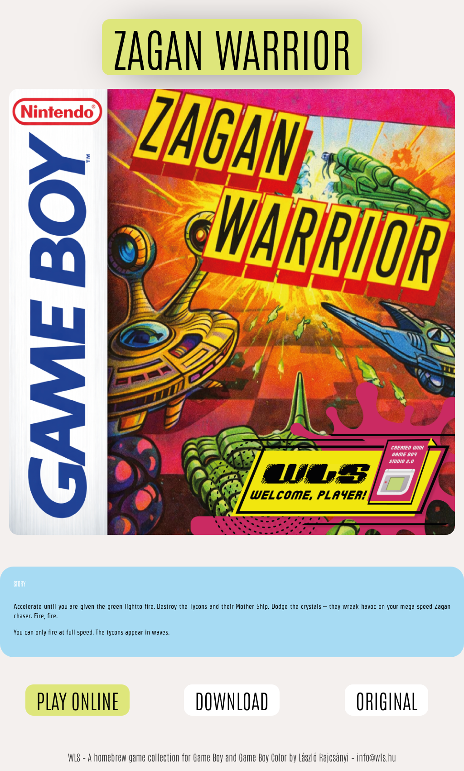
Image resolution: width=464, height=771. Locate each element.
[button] (232, 47)
